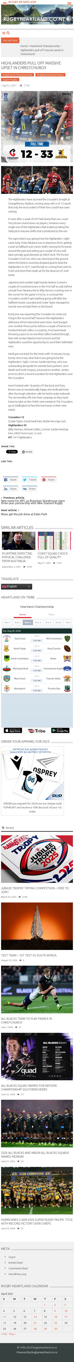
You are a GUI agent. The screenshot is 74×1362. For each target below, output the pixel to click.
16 (55, 1316)
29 (45, 1328)
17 (65, 1316)
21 (35, 1322)
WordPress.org (17, 1274)
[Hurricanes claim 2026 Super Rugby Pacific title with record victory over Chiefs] (37, 1190)
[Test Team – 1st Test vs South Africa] (37, 925)
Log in (12, 1256)
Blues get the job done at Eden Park (24, 514)
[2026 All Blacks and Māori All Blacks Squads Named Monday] (37, 1123)
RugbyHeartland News (50, 74)
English (11, 586)
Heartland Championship (44, 45)
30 (55, 1328)
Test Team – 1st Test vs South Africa (28, 955)
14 (35, 1316)
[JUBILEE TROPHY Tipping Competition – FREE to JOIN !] (37, 858)
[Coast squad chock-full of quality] (54, 541)
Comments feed (18, 1268)
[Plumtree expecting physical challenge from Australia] (18, 541)
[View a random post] (3, 33)
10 (65, 1310)
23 (55, 1322)
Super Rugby (10, 79)
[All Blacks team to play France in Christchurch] (37, 989)
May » (12, 1333)
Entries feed (16, 1262)
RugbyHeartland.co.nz (44, 1352)
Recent (10, 827)
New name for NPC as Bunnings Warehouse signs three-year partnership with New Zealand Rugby (33, 502)
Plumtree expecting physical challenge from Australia (17, 557)
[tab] (8, 827)
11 (4, 1316)
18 (4, 1322)
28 (35, 1328)
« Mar (4, 1333)
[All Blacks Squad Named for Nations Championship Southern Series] (37, 1056)
